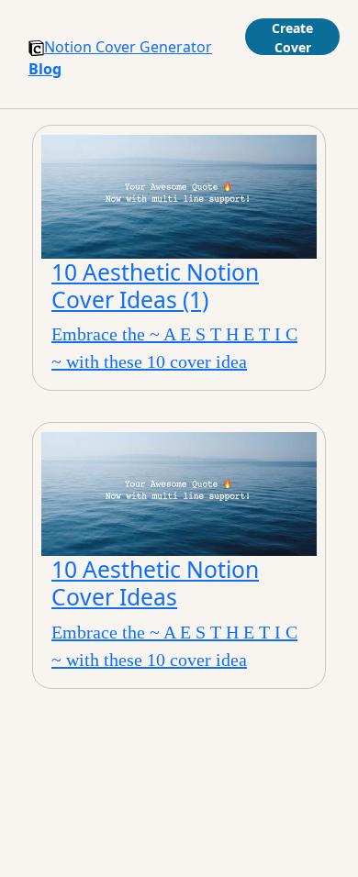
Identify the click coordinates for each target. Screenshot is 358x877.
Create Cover (292, 37)
